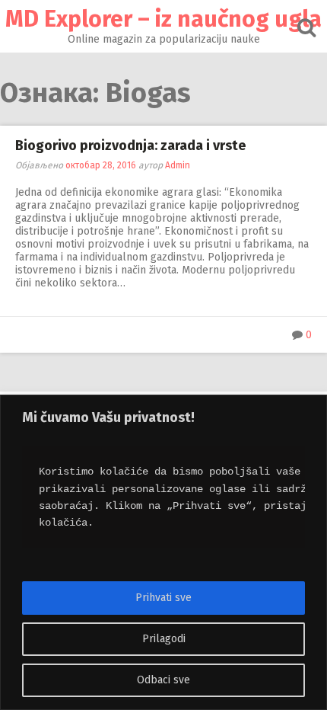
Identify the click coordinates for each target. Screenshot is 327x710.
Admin (177, 165)
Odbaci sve (163, 679)
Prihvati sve (163, 597)
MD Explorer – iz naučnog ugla (163, 19)
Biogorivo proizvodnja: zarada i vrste (130, 145)
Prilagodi (164, 638)
